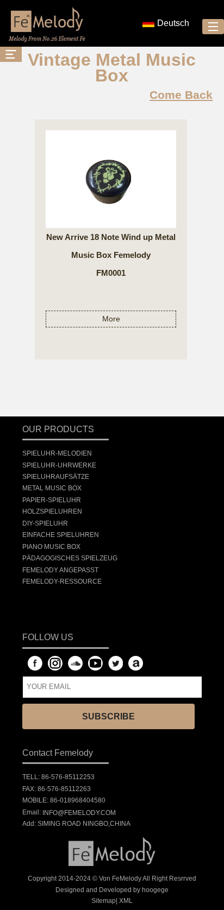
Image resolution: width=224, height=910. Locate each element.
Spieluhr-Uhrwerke (59, 465)
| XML (124, 901)
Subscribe (108, 716)
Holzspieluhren (52, 511)
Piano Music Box (51, 547)
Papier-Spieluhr (51, 500)
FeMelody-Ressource (62, 581)
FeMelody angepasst (60, 570)
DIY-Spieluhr (45, 523)
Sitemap (103, 901)
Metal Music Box (52, 488)
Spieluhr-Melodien (57, 453)
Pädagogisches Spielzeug (69, 558)
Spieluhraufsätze (55, 477)
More (111, 318)
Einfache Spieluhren (60, 535)
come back (181, 95)
